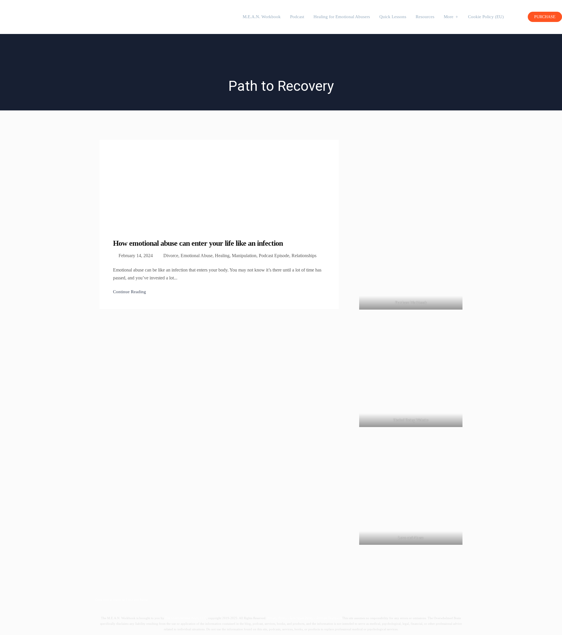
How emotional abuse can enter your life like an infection (198, 243)
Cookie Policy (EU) (486, 16)
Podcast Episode (274, 255)
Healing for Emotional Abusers (341, 16)
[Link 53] (410, 227)
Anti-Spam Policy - (302, 618)
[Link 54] (410, 375)
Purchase (545, 17)
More (448, 16)
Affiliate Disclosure (329, 618)
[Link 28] (37, 15)
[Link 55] (410, 492)
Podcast (297, 16)
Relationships (304, 255)
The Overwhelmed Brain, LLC (185, 618)
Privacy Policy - (278, 618)
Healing (222, 255)
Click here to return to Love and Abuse (121, 600)
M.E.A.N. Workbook (262, 16)
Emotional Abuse (197, 255)
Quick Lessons (392, 16)
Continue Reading (129, 291)
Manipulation (244, 255)
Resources (425, 16)
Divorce (170, 255)
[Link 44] (143, 182)
